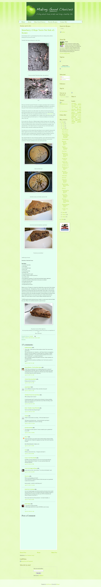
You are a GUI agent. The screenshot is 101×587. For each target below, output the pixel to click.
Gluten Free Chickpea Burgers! (64, 181)
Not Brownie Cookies (64, 159)
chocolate (73, 106)
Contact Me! (63, 22)
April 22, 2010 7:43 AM (29, 375)
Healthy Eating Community (65, 66)
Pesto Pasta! (64, 151)
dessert (79, 109)
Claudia (26, 415)
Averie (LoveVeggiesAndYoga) (31, 468)
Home (23, 22)
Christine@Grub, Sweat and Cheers (32, 395)
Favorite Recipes (52, 22)
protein (73, 117)
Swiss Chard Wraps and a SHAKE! (65, 196)
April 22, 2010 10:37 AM (29, 411)
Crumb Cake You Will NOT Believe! (65, 191)
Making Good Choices (62, 96)
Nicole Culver (65, 65)
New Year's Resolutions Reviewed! (65, 172)
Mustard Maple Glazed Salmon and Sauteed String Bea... (65, 135)
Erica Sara (27, 476)
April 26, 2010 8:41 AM (29, 511)
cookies (76, 107)
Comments (63, 79)
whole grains (76, 122)
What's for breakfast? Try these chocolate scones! (65, 200)
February (64, 214)
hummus (77, 113)
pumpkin (79, 117)
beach (72, 104)
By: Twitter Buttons (63, 111)
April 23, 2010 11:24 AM (29, 485)
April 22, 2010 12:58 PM (29, 432)
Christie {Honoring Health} (30, 379)
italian (80, 113)
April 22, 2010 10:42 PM (29, 472)
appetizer (79, 103)
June (63, 123)
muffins (72, 115)
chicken (79, 104)
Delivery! (64, 188)
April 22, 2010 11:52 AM (29, 423)
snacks (38, 337)
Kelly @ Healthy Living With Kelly (32, 408)
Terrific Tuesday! (65, 139)
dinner (72, 110)
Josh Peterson (48, 584)
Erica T (26, 437)
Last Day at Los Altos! (65, 209)
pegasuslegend (28, 387)
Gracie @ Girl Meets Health (30, 457)
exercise (76, 110)
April (63, 128)
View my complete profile (65, 53)
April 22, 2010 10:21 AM (29, 403)
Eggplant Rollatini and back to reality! (65, 205)
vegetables (78, 120)
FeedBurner (41, 575)
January (63, 216)
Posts (62, 77)
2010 (62, 122)
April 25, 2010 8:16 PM (29, 499)
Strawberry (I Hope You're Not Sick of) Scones (65, 155)
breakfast (26, 337)
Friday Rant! (64, 175)
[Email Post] (35, 336)
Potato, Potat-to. (65, 132)
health (79, 112)
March (63, 212)
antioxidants (73, 103)
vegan (72, 120)
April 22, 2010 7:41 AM (29, 363)
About (29, 22)
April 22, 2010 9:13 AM (29, 390)
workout (72, 123)
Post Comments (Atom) (29, 555)
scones (36, 337)
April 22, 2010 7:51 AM (29, 382)
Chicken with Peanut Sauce (65, 162)
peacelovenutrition (28, 427)
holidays (73, 113)
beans (75, 104)
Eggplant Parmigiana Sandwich (65, 148)
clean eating (79, 106)
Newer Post (23, 552)
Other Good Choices (39, 22)
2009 (62, 219)
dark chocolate (31, 337)
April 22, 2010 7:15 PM (29, 445)
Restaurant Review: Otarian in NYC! (64, 143)
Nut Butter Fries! (65, 165)
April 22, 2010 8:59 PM (29, 453)
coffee (72, 107)
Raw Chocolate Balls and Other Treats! (65, 185)
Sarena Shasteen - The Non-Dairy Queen (33, 367)
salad (72, 118)
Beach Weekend (65, 129)
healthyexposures (28, 347)
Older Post (54, 552)
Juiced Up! (64, 177)
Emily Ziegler (27, 503)
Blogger (58, 584)
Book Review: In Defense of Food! (65, 168)
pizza (76, 115)
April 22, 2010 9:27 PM (29, 464)
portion (79, 115)
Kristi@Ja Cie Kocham (29, 489)
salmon (76, 118)
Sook (26, 450)
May (63, 126)
